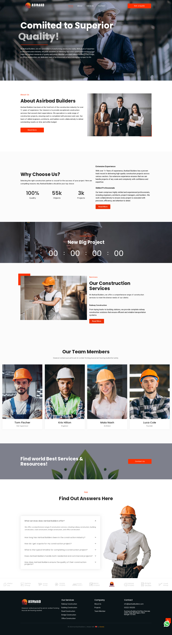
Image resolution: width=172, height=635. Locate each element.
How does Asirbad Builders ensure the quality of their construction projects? (55, 563)
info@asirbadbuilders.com (134, 604)
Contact (101, 6)
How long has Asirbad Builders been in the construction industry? (54, 537)
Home (70, 6)
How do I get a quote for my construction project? (48, 543)
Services (90, 6)
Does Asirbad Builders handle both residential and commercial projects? (58, 556)
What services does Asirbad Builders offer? (44, 521)
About (79, 6)
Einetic (102, 627)
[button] (60, 521)
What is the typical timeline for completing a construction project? (56, 549)
